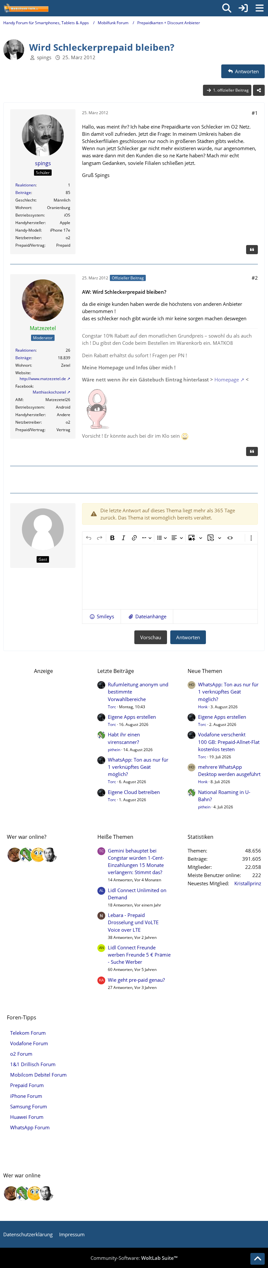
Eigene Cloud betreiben (134, 792)
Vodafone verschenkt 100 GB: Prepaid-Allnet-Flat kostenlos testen (229, 741)
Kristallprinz (247, 883)
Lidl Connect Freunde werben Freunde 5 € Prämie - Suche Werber (139, 954)
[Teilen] (259, 90)
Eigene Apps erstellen (132, 716)
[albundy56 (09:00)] (50, 855)
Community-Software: (134, 1258)
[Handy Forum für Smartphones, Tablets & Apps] (26, 8)
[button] (101, 616)
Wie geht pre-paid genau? (136, 980)
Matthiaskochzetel (49, 392)
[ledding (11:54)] (38, 855)
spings (44, 57)
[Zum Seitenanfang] (257, 1259)
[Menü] (259, 8)
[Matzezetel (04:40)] (15, 855)
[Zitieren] (252, 249)
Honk (203, 707)
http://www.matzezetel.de (43, 378)
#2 (255, 277)
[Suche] (226, 8)
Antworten (188, 637)
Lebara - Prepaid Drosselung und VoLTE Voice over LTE (133, 922)
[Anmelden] (243, 8)
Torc (112, 707)
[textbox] (170, 576)
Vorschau (150, 637)
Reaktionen (25, 185)
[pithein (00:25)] (26, 855)
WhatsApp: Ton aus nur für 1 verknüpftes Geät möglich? (138, 766)
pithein (114, 749)
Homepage (226, 379)
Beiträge (23, 192)
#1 (255, 113)
